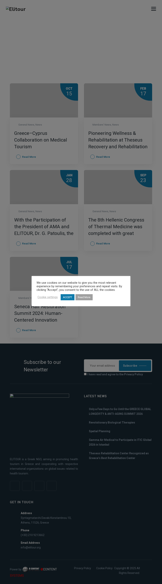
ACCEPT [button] (67, 297)
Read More (84, 297)
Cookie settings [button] (48, 297)
